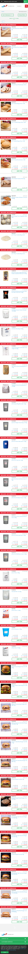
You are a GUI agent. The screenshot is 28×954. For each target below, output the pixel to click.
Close (5, 952)
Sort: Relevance (7, 15)
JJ (2, 21)
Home (3, 11)
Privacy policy (12, 950)
